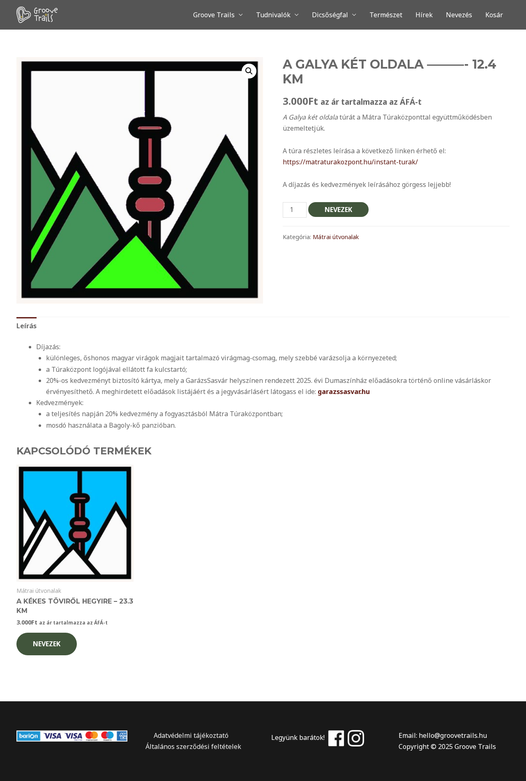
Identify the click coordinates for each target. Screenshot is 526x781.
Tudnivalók (273, 14)
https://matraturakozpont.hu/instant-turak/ (350, 161)
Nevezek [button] (46, 643)
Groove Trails (214, 14)
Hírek (424, 14)
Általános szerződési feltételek (192, 746)
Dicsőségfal (330, 14)
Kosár (494, 14)
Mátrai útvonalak (336, 237)
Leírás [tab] (26, 325)
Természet (385, 14)
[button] (249, 71)
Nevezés (459, 14)
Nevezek (338, 209)
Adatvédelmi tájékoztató (186, 735)
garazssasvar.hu (344, 391)
